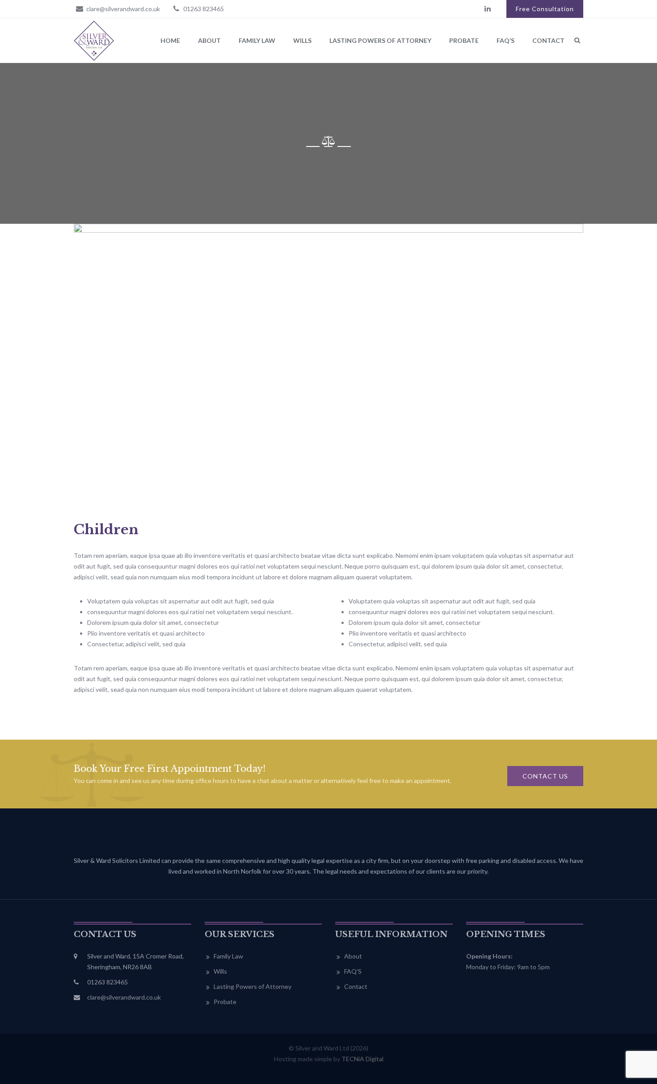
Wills (302, 40)
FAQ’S (505, 40)
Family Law (257, 40)
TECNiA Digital (362, 1059)
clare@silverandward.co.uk (122, 9)
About (209, 40)
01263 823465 (203, 9)
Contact (548, 40)
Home (170, 40)
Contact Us (545, 776)
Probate (464, 40)
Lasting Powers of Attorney (380, 40)
